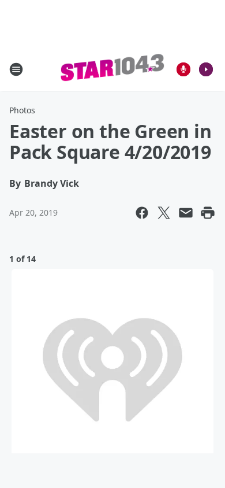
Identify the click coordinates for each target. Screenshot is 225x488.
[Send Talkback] (183, 69)
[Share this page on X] (164, 213)
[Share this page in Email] (186, 213)
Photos (22, 110)
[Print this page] (208, 213)
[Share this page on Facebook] (142, 213)
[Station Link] (112, 69)
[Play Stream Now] (206, 69)
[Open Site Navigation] (16, 69)
